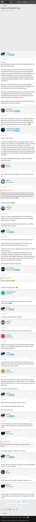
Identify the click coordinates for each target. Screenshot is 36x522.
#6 (34, 213)
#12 (34, 341)
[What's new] (30, 2)
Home (24, 517)
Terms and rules (5, 517)
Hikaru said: (5, 278)
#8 (34, 274)
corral (3, 10)
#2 (34, 115)
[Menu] (2, 2)
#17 (34, 438)
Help (20, 517)
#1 (34, 59)
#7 (34, 236)
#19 (34, 477)
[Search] (34, 2)
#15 (34, 399)
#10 (34, 314)
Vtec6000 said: (5, 190)
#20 (34, 491)
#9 (34, 298)
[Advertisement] (18, 30)
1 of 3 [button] (13, 501)
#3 (34, 135)
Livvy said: (4, 442)
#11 (34, 327)
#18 (34, 461)
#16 (34, 421)
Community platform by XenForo (15, 520)
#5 (34, 187)
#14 (34, 376)
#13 (34, 359)
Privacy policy (14, 517)
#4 (34, 171)
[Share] (32, 59)
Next (18, 501)
